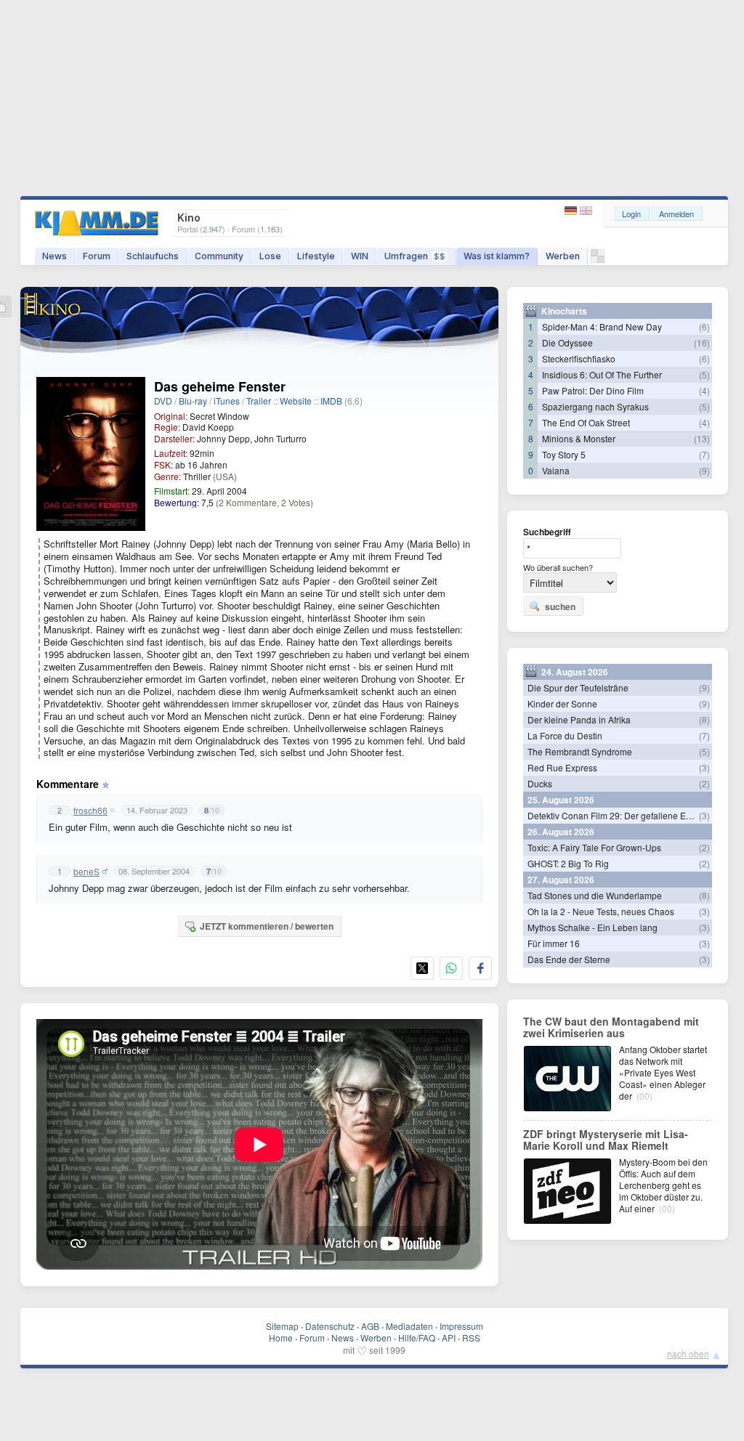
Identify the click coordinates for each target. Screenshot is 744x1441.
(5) (704, 374)
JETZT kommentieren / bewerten (266, 926)
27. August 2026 (560, 879)
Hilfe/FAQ (416, 1337)
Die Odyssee (567, 342)
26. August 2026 (560, 831)
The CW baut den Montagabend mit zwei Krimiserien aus (611, 1027)
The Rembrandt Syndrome (579, 751)
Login (631, 213)
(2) (704, 783)
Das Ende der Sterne (568, 959)
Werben (563, 256)
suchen (560, 606)
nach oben (688, 1353)
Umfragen (414, 256)
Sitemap (282, 1326)
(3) (704, 767)
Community (219, 256)
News (54, 256)
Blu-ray (193, 400)
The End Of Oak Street (586, 422)
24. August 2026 (574, 671)
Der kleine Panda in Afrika (579, 719)
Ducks (539, 783)
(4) (704, 390)
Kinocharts (564, 311)
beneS (86, 871)
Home (281, 1337)
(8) (704, 719)
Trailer (258, 400)
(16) (702, 342)
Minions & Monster (578, 438)
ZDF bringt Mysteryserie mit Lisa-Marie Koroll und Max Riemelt (605, 1140)
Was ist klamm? (497, 256)
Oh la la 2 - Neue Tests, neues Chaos (600, 911)
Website (296, 400)
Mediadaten (409, 1326)
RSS (471, 1337)
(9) (704, 470)
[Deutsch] (572, 211)
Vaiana (556, 470)
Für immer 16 (553, 943)
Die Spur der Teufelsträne (577, 687)
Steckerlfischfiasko (578, 358)
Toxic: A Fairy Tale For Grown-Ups (594, 847)
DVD (163, 400)
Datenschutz (330, 1326)
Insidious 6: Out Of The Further (602, 374)
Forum (96, 256)
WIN (359, 256)
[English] (586, 211)
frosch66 (90, 810)
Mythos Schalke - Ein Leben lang (592, 927)
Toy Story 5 (564, 454)
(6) (704, 326)
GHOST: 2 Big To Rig (568, 863)
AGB (370, 1326)
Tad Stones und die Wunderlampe (594, 895)
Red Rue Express (562, 767)
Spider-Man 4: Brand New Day (602, 326)
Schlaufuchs (152, 256)
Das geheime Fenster (220, 386)
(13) (702, 438)
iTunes (227, 400)
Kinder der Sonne (562, 703)
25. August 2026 (560, 799)
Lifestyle (316, 256)
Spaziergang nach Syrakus (595, 406)
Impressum (461, 1326)
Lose (270, 256)
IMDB (331, 400)
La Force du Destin (564, 735)
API (449, 1337)
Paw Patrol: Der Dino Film (593, 390)
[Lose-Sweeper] (597, 259)
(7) (704, 454)
